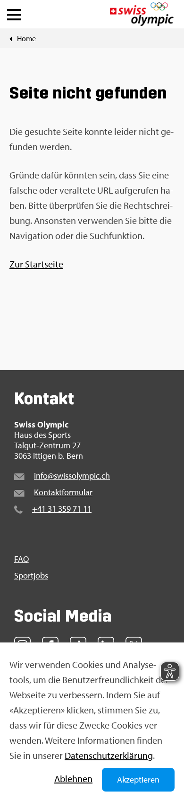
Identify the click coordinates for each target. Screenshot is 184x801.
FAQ (21, 559)
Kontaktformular (63, 492)
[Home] (10, 38)
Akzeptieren (138, 779)
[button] (14, 12)
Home (26, 38)
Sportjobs (31, 575)
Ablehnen (73, 778)
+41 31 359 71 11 (62, 508)
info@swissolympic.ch (72, 475)
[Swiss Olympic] (142, 14)
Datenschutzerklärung (109, 755)
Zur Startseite (36, 264)
